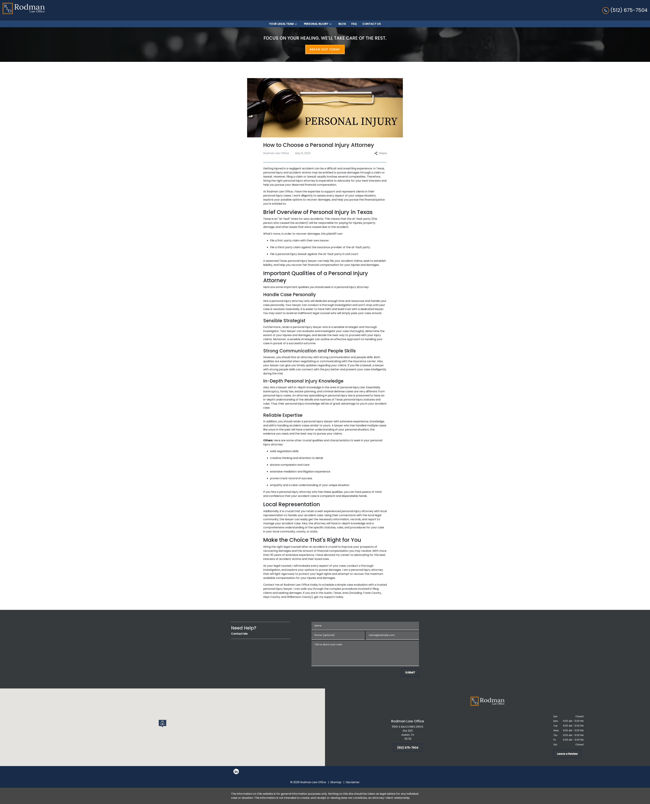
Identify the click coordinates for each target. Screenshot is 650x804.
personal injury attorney (299, 181)
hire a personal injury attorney (291, 492)
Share (383, 153)
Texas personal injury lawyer (298, 261)
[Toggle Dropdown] (297, 24)
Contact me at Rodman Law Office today (290, 585)
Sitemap (335, 782)
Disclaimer (353, 782)
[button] (162, 723)
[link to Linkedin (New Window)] (236, 771)
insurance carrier (364, 361)
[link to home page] (24, 10)
